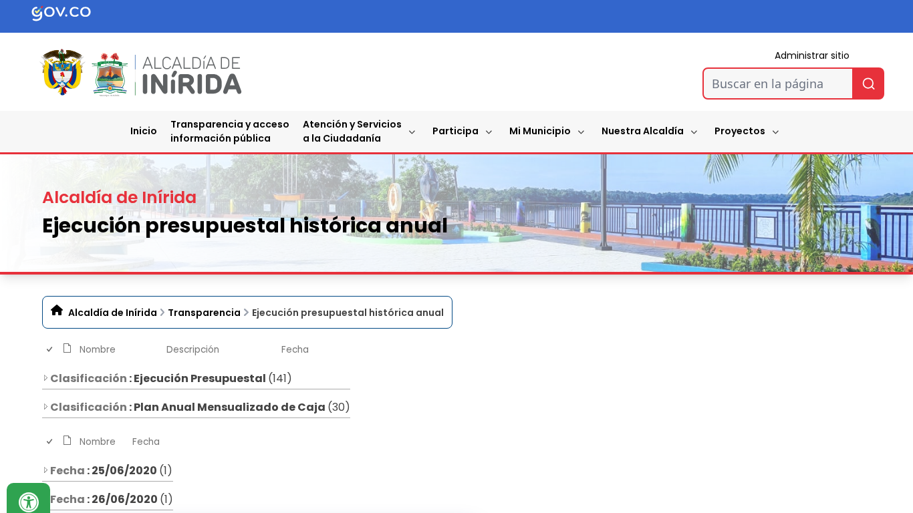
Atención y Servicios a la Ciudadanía (352, 131)
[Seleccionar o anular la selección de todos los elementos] (50, 349)
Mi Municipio (540, 131)
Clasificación (88, 378)
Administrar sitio (812, 55)
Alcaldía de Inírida (112, 312)
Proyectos (739, 131)
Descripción (192, 349)
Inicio (143, 131)
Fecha (295, 349)
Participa (455, 131)
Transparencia (204, 312)
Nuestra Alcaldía (643, 131)
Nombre (98, 349)
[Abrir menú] (84, 363)
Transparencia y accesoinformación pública (229, 131)
